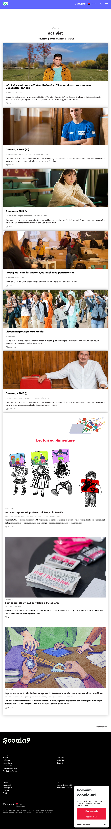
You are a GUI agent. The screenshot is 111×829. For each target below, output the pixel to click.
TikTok (6, 790)
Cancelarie (7, 763)
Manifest (60, 758)
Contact (60, 763)
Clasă (5, 758)
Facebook (7, 785)
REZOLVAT (7, 766)
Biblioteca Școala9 (11, 771)
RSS (5, 793)
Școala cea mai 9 (10, 768)
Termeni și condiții (64, 785)
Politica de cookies (64, 788)
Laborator (7, 760)
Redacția (60, 760)
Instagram (7, 788)
